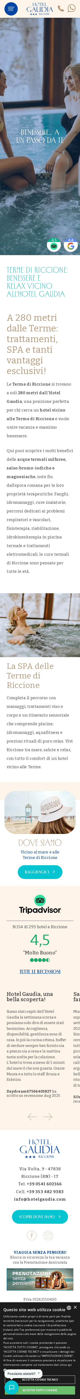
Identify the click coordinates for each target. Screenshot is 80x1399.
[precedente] (9, 625)
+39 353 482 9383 (45, 1191)
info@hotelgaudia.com (40, 1199)
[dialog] (40, 1350)
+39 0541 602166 (44, 1184)
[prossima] (71, 625)
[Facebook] (32, 1237)
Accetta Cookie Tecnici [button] (40, 1379)
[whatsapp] (72, 9)
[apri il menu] (11, 9)
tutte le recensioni (40, 971)
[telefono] (61, 9)
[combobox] (69, 1308)
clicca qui (66, 1365)
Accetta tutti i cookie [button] (40, 1390)
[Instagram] (48, 1237)
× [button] (75, 1307)
